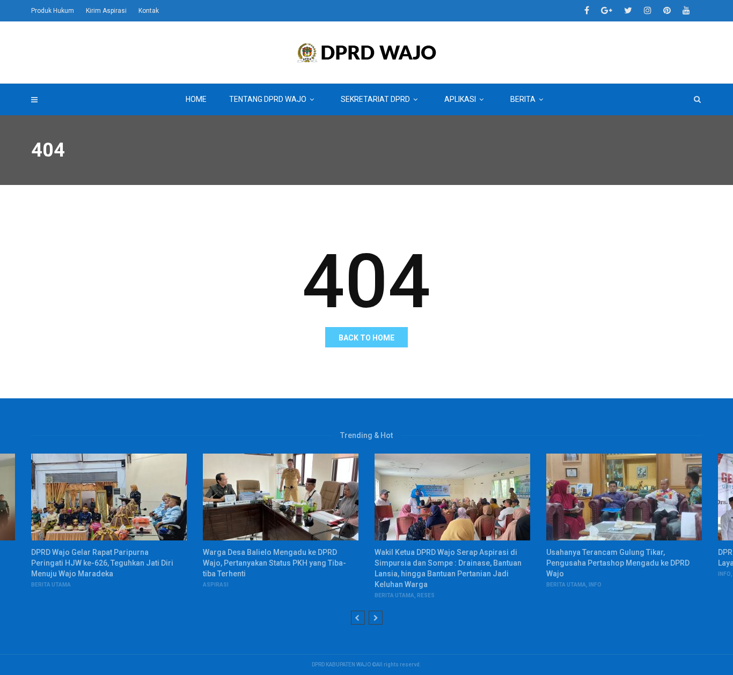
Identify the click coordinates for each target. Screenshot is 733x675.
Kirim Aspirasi (106, 10)
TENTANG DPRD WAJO (267, 99)
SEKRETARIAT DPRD (375, 99)
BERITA (523, 99)
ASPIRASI (216, 585)
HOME (196, 99)
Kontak (148, 10)
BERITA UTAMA (51, 585)
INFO (595, 585)
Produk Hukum (52, 10)
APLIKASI (460, 99)
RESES (426, 595)
